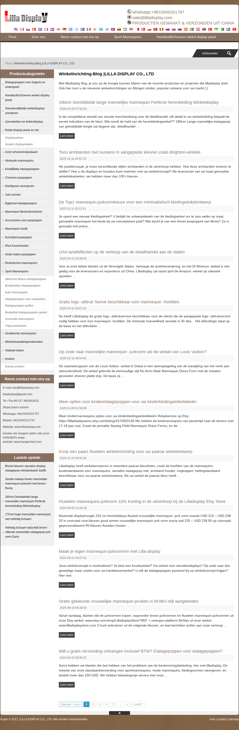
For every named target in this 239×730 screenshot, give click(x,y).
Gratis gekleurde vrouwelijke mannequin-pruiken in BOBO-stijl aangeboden (128, 601)
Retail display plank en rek (22, 130)
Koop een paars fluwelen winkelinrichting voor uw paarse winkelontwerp (125, 451)
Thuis (12, 37)
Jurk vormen (13, 194)
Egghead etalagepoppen (21, 203)
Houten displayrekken (19, 144)
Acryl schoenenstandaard (21, 152)
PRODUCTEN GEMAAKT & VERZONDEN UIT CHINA (183, 23)
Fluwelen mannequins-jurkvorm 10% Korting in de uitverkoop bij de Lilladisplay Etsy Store (142, 501)
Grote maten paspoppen (20, 254)
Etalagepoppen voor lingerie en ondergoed (25, 85)
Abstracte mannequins (19, 160)
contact (221, 719)
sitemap (233, 719)
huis (212, 719)
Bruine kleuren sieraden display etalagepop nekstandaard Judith (25, 468)
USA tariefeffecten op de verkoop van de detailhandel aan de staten (122, 252)
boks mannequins (16, 292)
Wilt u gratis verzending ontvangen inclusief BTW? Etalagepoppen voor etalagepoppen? (140, 651)
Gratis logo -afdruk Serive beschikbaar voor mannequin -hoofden (119, 302)
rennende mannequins (19, 319)
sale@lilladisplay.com (152, 17)
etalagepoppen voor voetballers (25, 299)
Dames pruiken (15, 366)
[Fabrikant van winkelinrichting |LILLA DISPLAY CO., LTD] (26, 24)
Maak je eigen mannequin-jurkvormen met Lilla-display (109, 551)
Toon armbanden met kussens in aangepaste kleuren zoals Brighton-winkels (129, 152)
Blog (11, 45)
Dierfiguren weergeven (19, 186)
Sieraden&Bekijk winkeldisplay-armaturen (25, 111)
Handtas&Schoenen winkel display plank (186, 37)
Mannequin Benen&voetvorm (23, 211)
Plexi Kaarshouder (17, 245)
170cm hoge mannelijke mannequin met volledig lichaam (28, 517)
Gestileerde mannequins (20, 333)
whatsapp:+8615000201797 (158, 12)
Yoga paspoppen (16, 325)
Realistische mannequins (21, 263)
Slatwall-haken (14, 350)
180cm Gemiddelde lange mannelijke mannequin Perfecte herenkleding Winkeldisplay (139, 102)
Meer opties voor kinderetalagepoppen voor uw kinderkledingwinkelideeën (128, 401)
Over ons (38, 37)
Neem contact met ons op (80, 37)
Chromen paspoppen (18, 177)
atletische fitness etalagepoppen (25, 279)
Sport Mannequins (127, 37)
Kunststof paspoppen (18, 237)
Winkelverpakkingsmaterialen (24, 341)
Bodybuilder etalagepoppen (23, 285)
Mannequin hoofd (16, 228)
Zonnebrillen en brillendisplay (24, 121)
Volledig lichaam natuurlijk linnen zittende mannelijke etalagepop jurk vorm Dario (27, 532)
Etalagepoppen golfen (19, 305)
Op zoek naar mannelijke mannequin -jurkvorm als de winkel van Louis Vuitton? (133, 351)
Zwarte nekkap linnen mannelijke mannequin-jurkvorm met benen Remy (26, 483)
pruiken (10, 358)
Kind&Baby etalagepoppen (22, 169)
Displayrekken (14, 137)
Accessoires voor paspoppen (23, 220)
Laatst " (138, 704)
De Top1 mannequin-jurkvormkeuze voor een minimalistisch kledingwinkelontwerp (135, 202)
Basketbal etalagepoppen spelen (26, 312)
